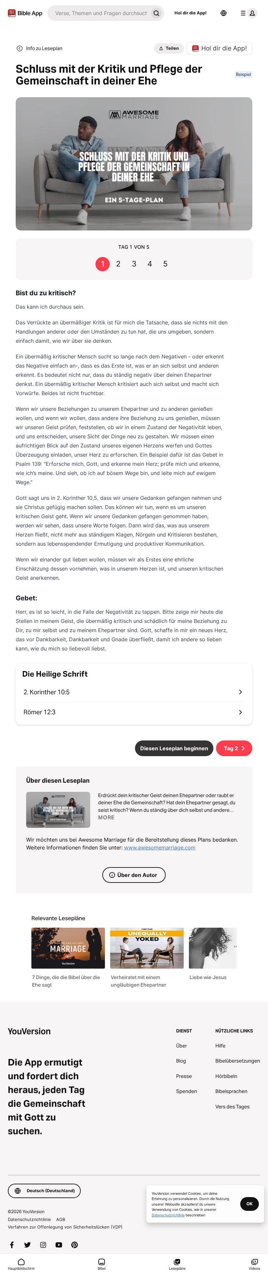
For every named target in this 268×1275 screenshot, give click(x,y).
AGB (60, 1219)
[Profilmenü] (247, 13)
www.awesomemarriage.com (159, 847)
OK (249, 1203)
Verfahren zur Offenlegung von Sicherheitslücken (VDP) (65, 1226)
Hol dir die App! (191, 12)
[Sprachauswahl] (223, 13)
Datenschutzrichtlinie (29, 1219)
